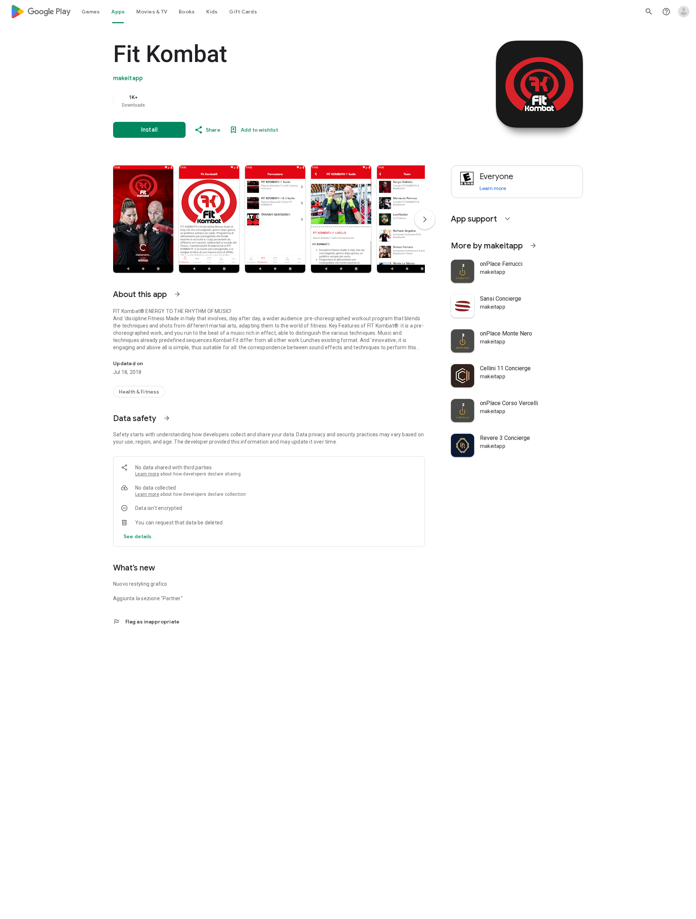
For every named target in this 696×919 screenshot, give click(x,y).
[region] (258, 101)
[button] (143, 219)
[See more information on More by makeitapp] (533, 245)
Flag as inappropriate (146, 621)
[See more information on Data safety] (166, 418)
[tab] (90, 11)
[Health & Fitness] (139, 391)
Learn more (147, 474)
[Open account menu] (683, 11)
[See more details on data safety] (138, 536)
